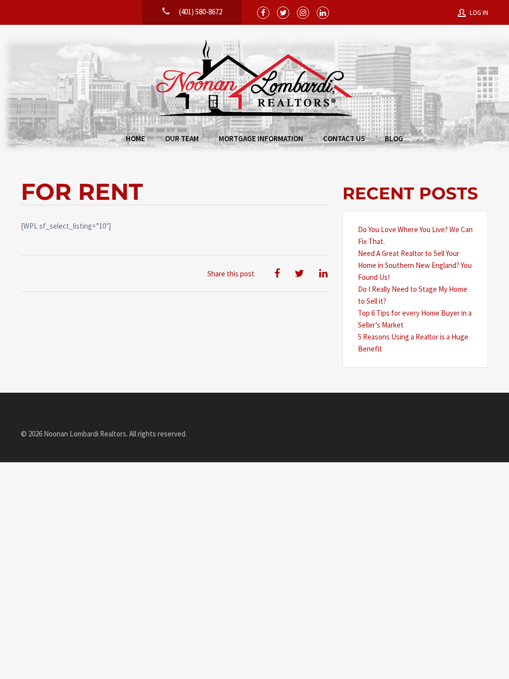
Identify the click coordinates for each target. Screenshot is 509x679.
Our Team (182, 138)
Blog (394, 138)
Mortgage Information (261, 138)
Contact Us (344, 138)
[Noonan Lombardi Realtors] (255, 79)
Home (135, 138)
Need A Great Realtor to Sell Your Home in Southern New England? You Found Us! (415, 265)
